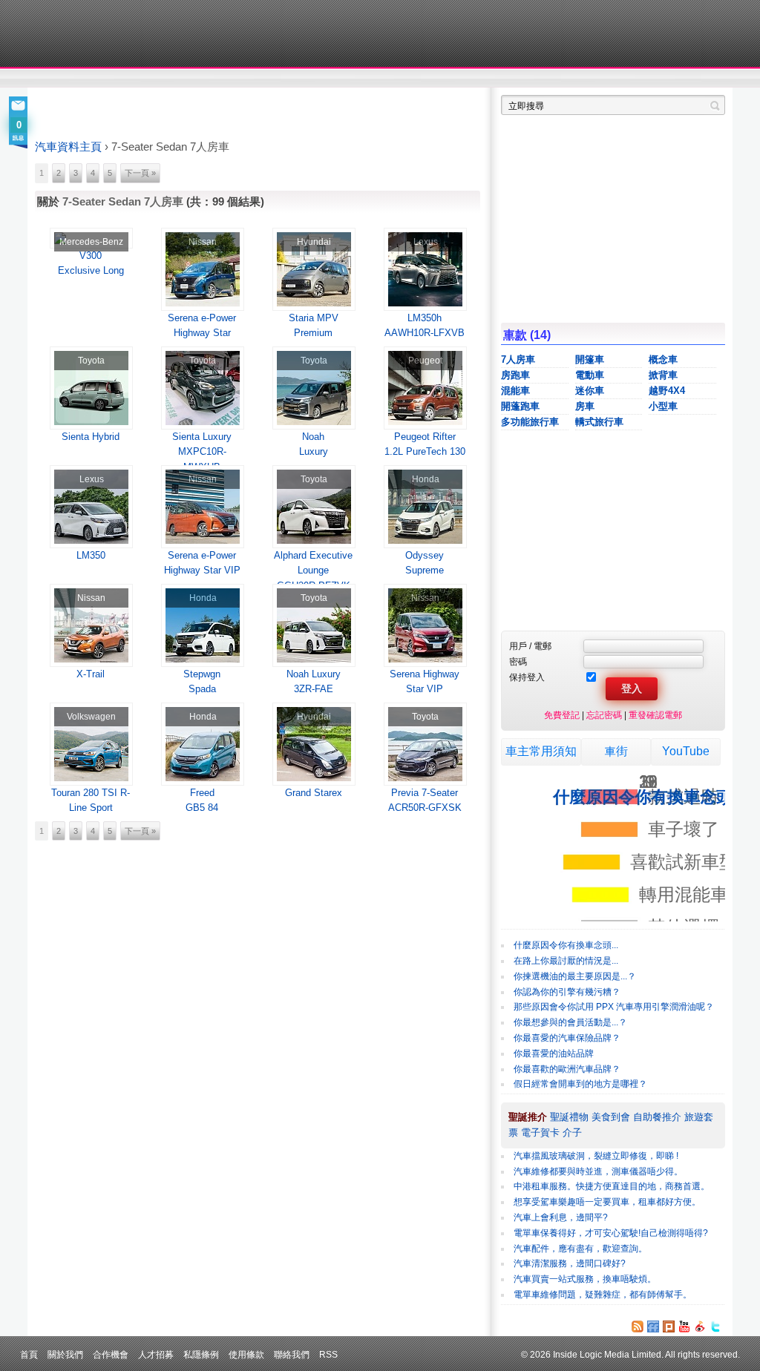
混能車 (515, 390)
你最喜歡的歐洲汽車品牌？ (567, 1069)
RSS (328, 1354)
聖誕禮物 (569, 1116)
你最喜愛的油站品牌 (554, 1053)
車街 (473, 79)
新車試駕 (120, 79)
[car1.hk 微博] (700, 1326)
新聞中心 (53, 79)
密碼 (518, 661)
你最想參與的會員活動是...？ (570, 1022)
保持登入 (527, 677)
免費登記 (562, 715)
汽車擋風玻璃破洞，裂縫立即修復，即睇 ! (596, 1156)
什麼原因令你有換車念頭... (566, 945)
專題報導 (178, 79)
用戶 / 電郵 (530, 646)
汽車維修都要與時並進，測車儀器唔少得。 (598, 1171)
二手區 (652, 79)
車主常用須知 (541, 751)
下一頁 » (140, 172)
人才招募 (156, 1354)
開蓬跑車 (520, 406)
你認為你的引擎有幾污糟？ (567, 992)
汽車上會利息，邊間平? (561, 1217)
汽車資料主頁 (68, 147)
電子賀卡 (540, 1132)
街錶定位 (520, 79)
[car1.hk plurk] (669, 1326)
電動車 (589, 375)
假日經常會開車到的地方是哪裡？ (580, 1084)
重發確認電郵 (655, 715)
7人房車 (518, 359)
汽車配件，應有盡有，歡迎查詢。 (580, 1248)
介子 (572, 1132)
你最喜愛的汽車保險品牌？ (567, 1038)
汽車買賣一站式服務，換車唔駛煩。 (585, 1279)
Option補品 (304, 79)
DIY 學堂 (237, 79)
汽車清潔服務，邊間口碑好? (570, 1263)
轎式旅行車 (599, 421)
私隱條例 (201, 1354)
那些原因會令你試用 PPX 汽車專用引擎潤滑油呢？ (614, 1007)
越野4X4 (667, 390)
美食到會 (611, 1116)
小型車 (663, 406)
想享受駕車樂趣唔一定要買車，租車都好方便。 (607, 1202)
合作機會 (110, 1354)
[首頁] (103, 33)
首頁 (29, 1354)
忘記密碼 (604, 715)
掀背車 (663, 375)
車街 (616, 751)
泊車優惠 (371, 79)
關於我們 (65, 1354)
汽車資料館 (586, 79)
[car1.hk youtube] (684, 1326)
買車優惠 (428, 79)
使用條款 (246, 1354)
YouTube (686, 751)
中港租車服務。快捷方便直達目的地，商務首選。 (612, 1186)
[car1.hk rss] (637, 1326)
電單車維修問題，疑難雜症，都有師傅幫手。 (603, 1294)
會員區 (711, 79)
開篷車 (589, 359)
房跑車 (515, 375)
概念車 (663, 359)
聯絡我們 (291, 1354)
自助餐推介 (657, 1116)
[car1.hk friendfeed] (653, 1326)
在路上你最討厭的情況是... (566, 961)
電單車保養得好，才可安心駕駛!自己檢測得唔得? (611, 1233)
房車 (584, 406)
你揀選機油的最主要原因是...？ (575, 976)
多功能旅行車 (530, 421)
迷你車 (589, 390)
